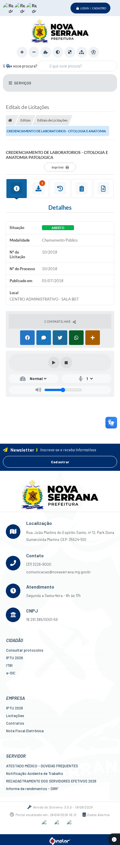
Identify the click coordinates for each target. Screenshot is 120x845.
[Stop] (66, 362)
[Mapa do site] (81, 52)
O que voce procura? (20, 66)
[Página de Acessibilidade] (93, 52)
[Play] (54, 362)
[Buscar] (8, 65)
